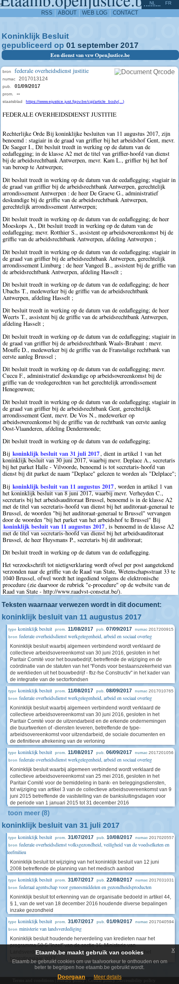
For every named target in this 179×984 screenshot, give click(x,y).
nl (152, 2)
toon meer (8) (29, 813)
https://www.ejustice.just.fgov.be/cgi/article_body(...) (75, 101)
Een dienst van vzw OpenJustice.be (90, 55)
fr (168, 2)
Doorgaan (71, 976)
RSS (46, 13)
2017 (129, 45)
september (97, 45)
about (67, 13)
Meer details (108, 977)
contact (125, 13)
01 (70, 45)
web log (94, 13)
